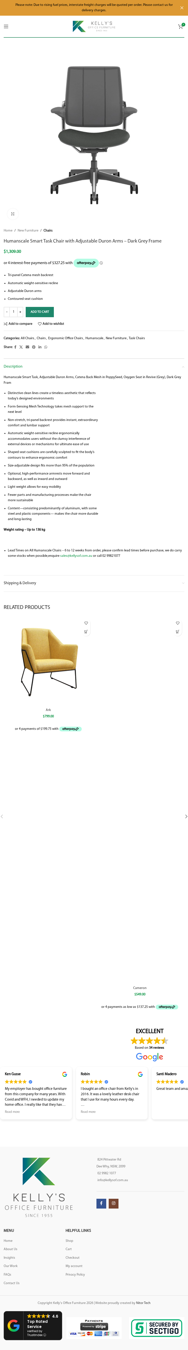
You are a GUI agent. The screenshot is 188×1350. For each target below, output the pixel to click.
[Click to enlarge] (12, 214)
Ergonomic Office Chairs (65, 338)
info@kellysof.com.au (112, 1180)
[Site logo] (94, 26)
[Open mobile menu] (6, 26)
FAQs (7, 1275)
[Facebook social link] (15, 347)
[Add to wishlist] (86, 623)
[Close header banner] (182, 8)
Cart (69, 1249)
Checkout (73, 1258)
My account (74, 1266)
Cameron (140, 988)
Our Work (11, 1266)
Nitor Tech (143, 1303)
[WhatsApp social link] (46, 347)
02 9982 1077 (106, 1173)
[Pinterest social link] (34, 347)
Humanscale (94, 338)
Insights (9, 1258)
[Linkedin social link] (40, 347)
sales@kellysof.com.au (76, 556)
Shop (69, 1241)
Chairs (48, 231)
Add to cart (40, 312)
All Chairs (27, 338)
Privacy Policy (75, 1275)
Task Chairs (137, 338)
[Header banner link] (86, 8)
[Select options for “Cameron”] (177, 632)
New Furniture (28, 231)
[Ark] (48, 661)
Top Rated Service (37, 1324)
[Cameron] (139, 800)
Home (8, 231)
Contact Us (12, 1283)
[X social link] (21, 347)
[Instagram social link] (113, 1204)
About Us (10, 1249)
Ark (48, 710)
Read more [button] (12, 1112)
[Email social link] (27, 347)
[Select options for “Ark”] (86, 632)
